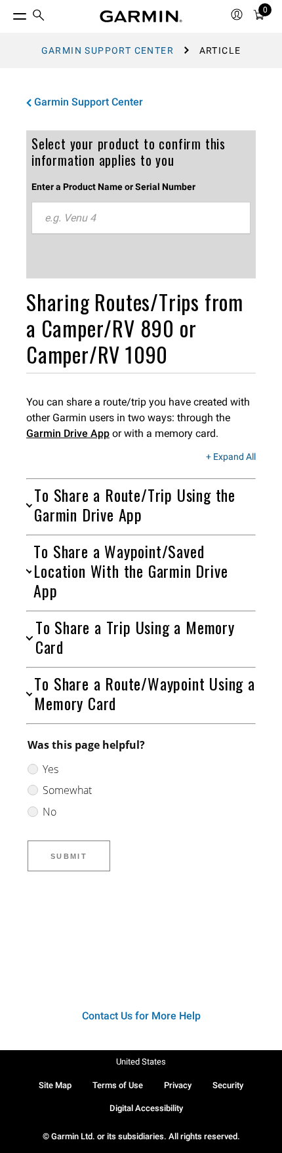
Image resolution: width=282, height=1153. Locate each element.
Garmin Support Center (107, 50)
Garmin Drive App (68, 433)
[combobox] (141, 218)
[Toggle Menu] (8, 13)
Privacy (177, 1085)
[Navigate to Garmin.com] (141, 16)
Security (227, 1085)
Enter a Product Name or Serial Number (113, 186)
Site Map (55, 1085)
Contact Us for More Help (141, 1016)
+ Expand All (231, 457)
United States (141, 1062)
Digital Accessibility (146, 1108)
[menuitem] (39, 16)
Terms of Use (117, 1085)
